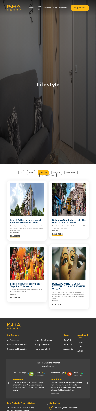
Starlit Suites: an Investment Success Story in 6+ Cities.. (25, 221)
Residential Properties (17, 344)
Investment (71, 173)
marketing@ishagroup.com (66, 407)
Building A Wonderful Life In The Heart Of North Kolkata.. (69, 221)
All (21, 173)
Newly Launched (42, 349)
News (31, 173)
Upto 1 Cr (67, 340)
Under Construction (43, 340)
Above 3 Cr (68, 349)
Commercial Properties (17, 349)
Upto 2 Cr (67, 344)
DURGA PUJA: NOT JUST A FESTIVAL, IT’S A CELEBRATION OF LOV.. (68, 286)
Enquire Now (79, 8)
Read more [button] (55, 393)
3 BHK (80, 347)
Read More (15, 236)
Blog (55, 8)
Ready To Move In (42, 344)
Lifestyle (43, 173)
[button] (87, 383)
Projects (47, 8)
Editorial (57, 173)
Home (31, 8)
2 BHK (80, 342)
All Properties (13, 340)
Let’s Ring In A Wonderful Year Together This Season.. (25, 285)
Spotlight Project (48, 175)
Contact (63, 8)
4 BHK (80, 351)
